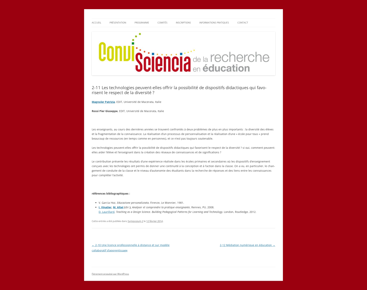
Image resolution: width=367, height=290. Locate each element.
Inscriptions (183, 22)
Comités (162, 22)
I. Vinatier (105, 207)
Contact (242, 22)
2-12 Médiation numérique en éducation (247, 245)
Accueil (96, 22)
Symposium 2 (135, 221)
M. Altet (118, 207)
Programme (142, 22)
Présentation (118, 22)
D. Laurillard (106, 212)
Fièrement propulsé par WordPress (110, 273)
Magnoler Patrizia (103, 102)
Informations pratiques (214, 22)
